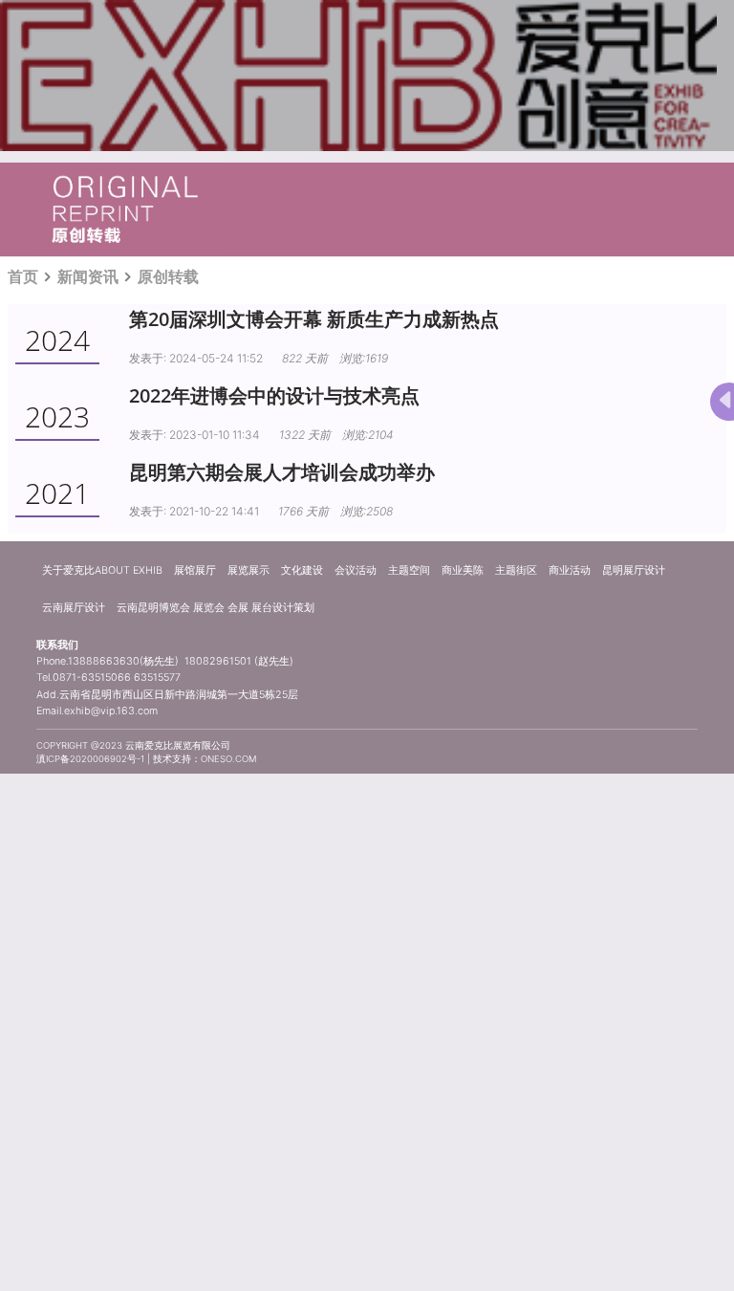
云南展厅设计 (73, 608)
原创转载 (168, 276)
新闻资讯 (88, 276)
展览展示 (248, 570)
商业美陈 (463, 570)
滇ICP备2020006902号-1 (90, 759)
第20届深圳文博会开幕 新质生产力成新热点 (314, 319)
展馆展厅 (195, 570)
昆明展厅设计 (633, 570)
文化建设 (302, 570)
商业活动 (570, 570)
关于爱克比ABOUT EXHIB (102, 570)
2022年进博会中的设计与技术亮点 (274, 395)
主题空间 (409, 570)
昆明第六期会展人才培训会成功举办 (282, 472)
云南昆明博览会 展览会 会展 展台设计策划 (215, 608)
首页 (23, 276)
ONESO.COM (228, 759)
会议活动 (356, 570)
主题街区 (516, 570)
